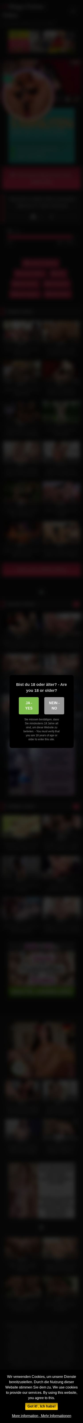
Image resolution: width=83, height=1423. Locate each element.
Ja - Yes (29, 705)
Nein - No (54, 705)
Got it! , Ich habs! (41, 1406)
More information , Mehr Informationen (41, 1416)
